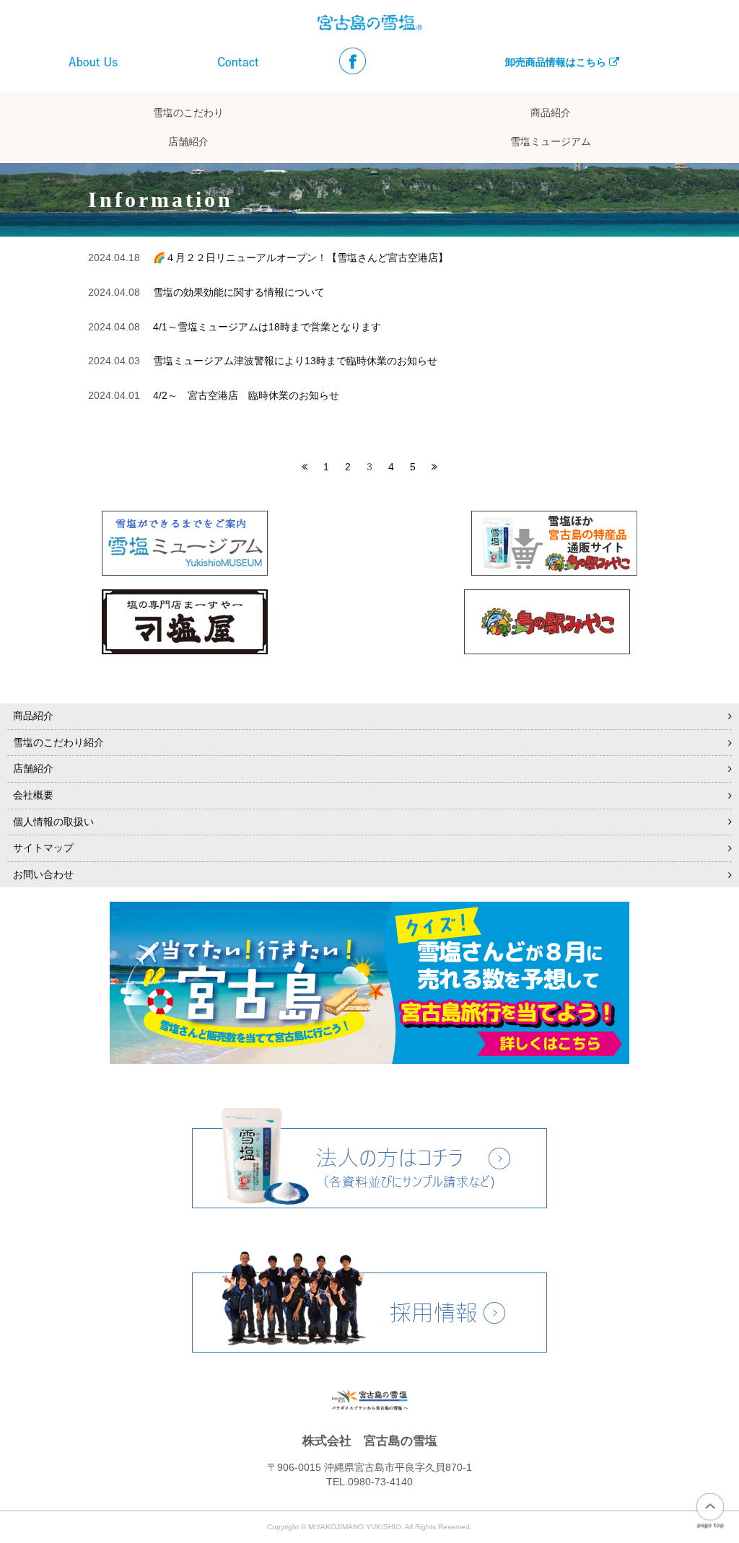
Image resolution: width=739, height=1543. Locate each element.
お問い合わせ (43, 874)
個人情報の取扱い (53, 821)
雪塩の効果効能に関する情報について (239, 292)
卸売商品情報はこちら (557, 62)
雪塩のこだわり (188, 112)
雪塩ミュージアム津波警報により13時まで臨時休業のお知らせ (295, 360)
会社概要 (33, 795)
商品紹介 (550, 112)
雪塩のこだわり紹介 (58, 742)
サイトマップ (43, 847)
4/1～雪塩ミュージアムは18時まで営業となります (267, 327)
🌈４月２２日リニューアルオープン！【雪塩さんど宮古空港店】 (300, 257)
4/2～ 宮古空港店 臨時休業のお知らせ (246, 395)
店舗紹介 (188, 141)
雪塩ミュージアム (550, 141)
